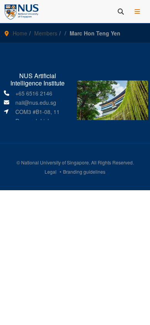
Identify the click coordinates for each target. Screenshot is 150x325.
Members (45, 33)
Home (20, 33)
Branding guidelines (84, 171)
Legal (51, 171)
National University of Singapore (55, 162)
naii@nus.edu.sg (35, 102)
